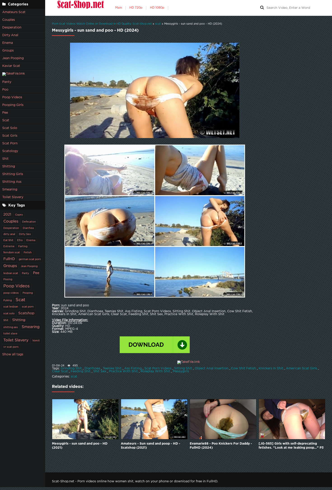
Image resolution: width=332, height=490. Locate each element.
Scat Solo (9, 128)
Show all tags (12, 354)
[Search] (262, 7)
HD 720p (136, 8)
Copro (19, 215)
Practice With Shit (123, 371)
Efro (20, 240)
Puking (7, 300)
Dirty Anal (10, 35)
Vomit (36, 341)
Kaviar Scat (11, 66)
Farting (22, 246)
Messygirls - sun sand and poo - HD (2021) (80, 445)
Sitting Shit (183, 368)
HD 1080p (157, 8)
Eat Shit (8, 240)
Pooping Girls (12, 105)
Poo (5, 89)
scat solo (8, 313)
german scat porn (30, 259)
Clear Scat (60, 371)
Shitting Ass (11, 182)
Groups (8, 50)
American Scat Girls (301, 368)
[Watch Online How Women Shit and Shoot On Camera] (80, 8)
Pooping (28, 293)
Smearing (9, 189)
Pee (5, 112)
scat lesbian (10, 307)
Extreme (8, 246)
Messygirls (181, 371)
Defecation (29, 222)
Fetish (28, 252)
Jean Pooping (13, 58)
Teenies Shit (112, 368)
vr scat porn (11, 347)
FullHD (9, 259)
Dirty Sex (25, 234)
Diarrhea (28, 228)
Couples (8, 20)
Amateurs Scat (14, 12)
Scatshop (26, 313)
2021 (7, 214)
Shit (5, 158)
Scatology (10, 151)
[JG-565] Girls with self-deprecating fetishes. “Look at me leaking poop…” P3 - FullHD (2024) (291, 446)
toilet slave (10, 334)
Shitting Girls (12, 174)
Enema (7, 43)
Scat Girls (9, 135)
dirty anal (9, 234)
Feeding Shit (81, 371)
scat (74, 376)
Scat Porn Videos (157, 368)
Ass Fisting (133, 368)
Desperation (11, 27)
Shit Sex (99, 371)
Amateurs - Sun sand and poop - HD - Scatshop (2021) (150, 445)
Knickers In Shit (271, 368)
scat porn (28, 307)
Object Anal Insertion (211, 368)
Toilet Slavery (12, 197)
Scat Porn (10, 143)
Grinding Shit (71, 368)
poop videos (11, 293)
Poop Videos (12, 97)
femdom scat (11, 252)
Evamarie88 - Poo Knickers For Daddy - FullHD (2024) (221, 445)
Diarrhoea (92, 368)
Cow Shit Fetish (243, 368)
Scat (5, 120)
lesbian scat (10, 273)
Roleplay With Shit (155, 371)
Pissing (7, 279)
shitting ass (10, 327)
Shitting (8, 166)
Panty (6, 82)
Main (118, 8)
